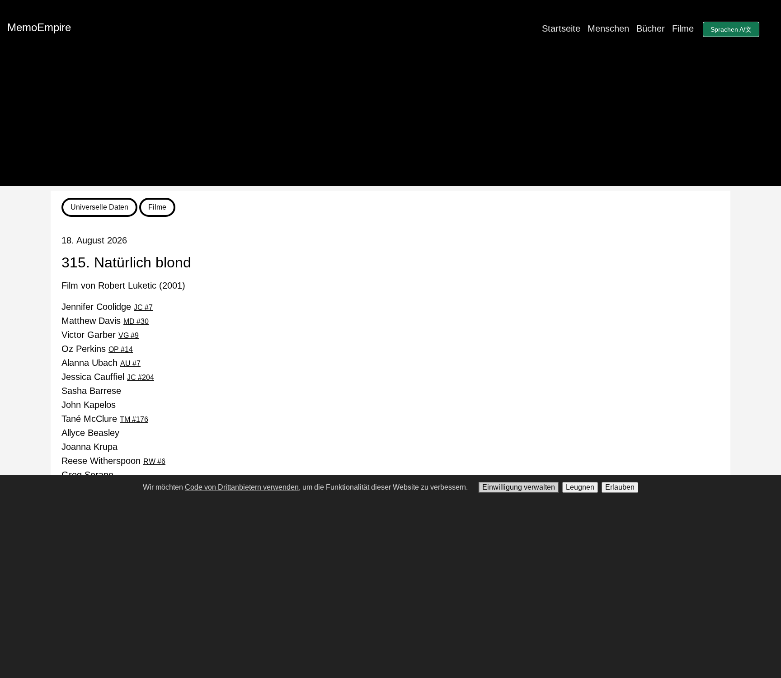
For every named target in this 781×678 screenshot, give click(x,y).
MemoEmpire (39, 27)
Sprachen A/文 (731, 29)
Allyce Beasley (90, 433)
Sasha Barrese (91, 391)
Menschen (608, 28)
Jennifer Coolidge (107, 307)
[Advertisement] (390, 123)
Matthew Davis (105, 321)
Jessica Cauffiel (107, 377)
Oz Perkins (97, 349)
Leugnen (580, 487)
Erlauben (620, 487)
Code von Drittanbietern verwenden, (243, 487)
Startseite (561, 28)
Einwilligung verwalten (518, 487)
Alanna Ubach (101, 363)
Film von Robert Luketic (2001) (123, 285)
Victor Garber (100, 335)
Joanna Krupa (89, 447)
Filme (683, 28)
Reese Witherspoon (113, 461)
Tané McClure (104, 419)
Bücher (650, 28)
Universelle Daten (99, 207)
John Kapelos (88, 405)
